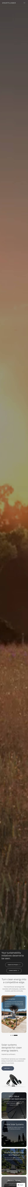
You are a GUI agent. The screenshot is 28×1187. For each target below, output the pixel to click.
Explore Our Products (13, 964)
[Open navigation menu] (24, 2)
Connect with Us (13, 970)
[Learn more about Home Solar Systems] (14, 1133)
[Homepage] (9, 3)
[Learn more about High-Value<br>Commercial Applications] (14, 1105)
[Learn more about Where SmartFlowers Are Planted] (14, 1161)
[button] (10, 1035)
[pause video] (24, 946)
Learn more (7, 1068)
